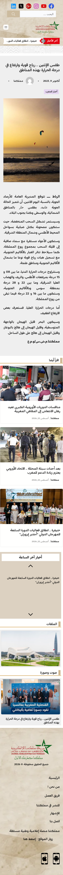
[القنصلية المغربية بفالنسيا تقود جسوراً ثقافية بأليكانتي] (30, 682)
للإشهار (55, 813)
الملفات (52, 624)
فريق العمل (52, 795)
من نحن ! (54, 786)
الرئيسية (54, 778)
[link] (21, 41)
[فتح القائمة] (5, 27)
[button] (30, 565)
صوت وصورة (48, 672)
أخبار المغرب (51, 91)
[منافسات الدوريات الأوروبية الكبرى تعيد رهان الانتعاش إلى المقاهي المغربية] (31, 368)
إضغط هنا (29, 839)
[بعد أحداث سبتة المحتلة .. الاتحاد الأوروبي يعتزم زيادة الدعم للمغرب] (31, 430)
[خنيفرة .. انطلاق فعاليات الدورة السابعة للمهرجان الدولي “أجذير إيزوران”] (31, 491)
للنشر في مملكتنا (48, 805)
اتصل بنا (55, 821)
